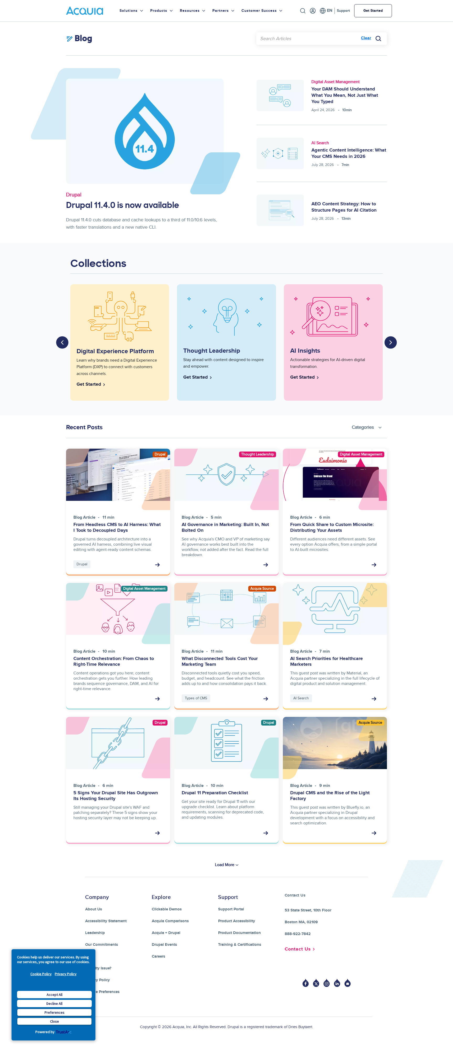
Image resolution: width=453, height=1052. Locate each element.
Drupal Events (164, 944)
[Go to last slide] (62, 342)
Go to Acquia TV (347, 983)
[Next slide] (390, 342)
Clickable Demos (167, 909)
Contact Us (298, 949)
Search (303, 11)
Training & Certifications (239, 944)
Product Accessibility (236, 921)
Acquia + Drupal (166, 932)
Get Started (373, 10)
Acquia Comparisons (170, 921)
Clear (366, 38)
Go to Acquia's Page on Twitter (316, 983)
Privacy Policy (66, 974)
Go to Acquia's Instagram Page (326, 983)
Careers (158, 956)
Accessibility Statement (106, 921)
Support (343, 10)
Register (313, 11)
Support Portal (231, 909)
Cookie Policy (41, 974)
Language (326, 11)
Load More (224, 864)
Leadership (95, 932)
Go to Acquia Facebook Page (305, 983)
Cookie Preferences (102, 991)
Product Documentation (239, 932)
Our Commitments (101, 944)
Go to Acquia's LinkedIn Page (337, 983)
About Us (93, 909)
